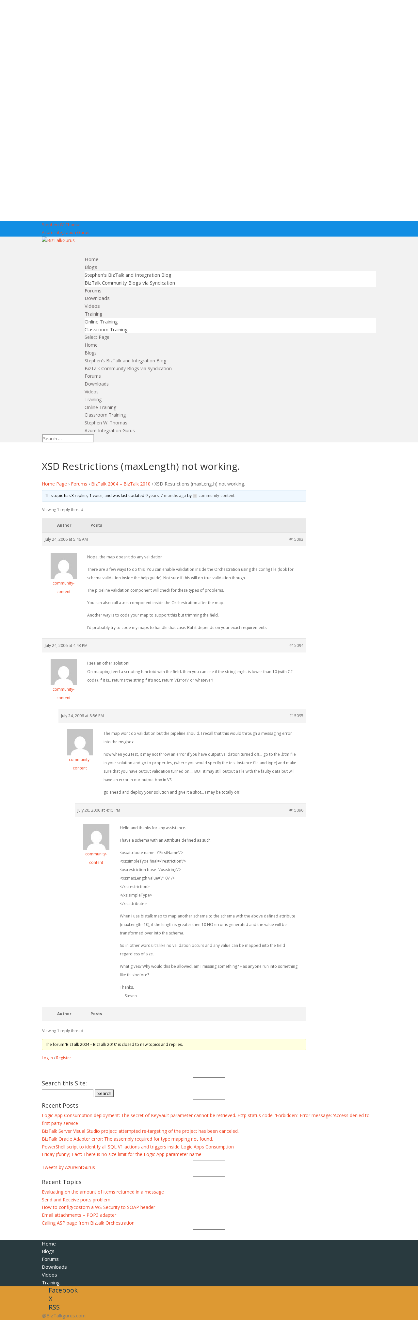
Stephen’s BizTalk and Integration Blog (128, 275)
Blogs (91, 353)
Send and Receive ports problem (76, 1199)
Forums (93, 376)
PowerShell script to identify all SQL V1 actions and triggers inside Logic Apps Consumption (138, 1147)
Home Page (54, 484)
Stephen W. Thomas (62, 224)
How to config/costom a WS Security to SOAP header (98, 1207)
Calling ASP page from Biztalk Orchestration (88, 1223)
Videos (92, 391)
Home (91, 345)
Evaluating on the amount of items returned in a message (103, 1192)
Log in (47, 1058)
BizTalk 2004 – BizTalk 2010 (121, 484)
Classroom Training (106, 329)
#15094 (296, 645)
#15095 (296, 715)
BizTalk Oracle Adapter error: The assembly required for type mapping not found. (127, 1139)
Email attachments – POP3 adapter (79, 1215)
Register (63, 1058)
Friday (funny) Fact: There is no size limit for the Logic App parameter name (121, 1154)
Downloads (97, 384)
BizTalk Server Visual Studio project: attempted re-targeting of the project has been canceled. (140, 1131)
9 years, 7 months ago (165, 495)
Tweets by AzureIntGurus (68, 1167)
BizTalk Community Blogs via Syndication (130, 282)
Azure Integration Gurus (65, 232)
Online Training (101, 321)
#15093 (296, 539)
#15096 (296, 810)
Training (93, 399)
